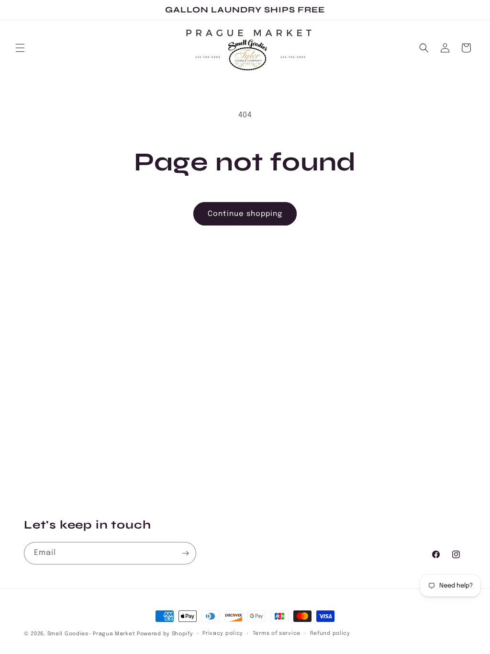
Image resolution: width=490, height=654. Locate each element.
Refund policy (330, 633)
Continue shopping (245, 214)
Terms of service (277, 633)
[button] (20, 47)
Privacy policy (222, 633)
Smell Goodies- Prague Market (91, 634)
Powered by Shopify (165, 634)
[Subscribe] (185, 553)
